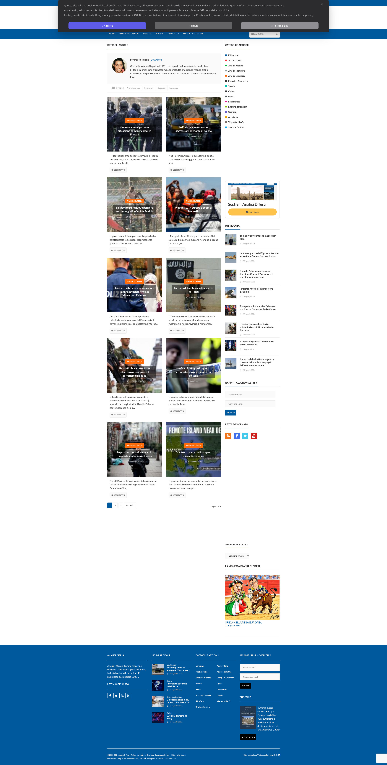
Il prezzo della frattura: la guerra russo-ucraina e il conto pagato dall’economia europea (257, 362)
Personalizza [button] (281, 25)
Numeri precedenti (193, 33)
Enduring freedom (237, 106)
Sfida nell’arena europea (243, 622)
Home (112, 33)
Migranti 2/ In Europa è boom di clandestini (193, 209)
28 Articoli (156, 59)
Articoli (147, 33)
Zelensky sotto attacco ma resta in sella (258, 237)
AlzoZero (233, 117)
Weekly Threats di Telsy (177, 717)
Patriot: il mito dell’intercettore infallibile (256, 290)
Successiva (130, 505)
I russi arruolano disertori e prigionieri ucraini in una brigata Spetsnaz (256, 326)
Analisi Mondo (235, 65)
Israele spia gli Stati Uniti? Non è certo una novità (257, 343)
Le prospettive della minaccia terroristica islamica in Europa (134, 454)
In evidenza (173, 88)
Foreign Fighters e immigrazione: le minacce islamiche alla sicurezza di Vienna (134, 291)
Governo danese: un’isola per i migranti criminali (193, 454)
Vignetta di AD (236, 122)
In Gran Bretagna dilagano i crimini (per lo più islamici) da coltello (193, 372)
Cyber (231, 91)
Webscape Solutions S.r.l (267, 755)
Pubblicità (173, 33)
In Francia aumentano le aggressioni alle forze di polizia (194, 128)
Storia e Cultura (236, 127)
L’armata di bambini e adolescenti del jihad (193, 289)
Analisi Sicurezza (133, 88)
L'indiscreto (148, 88)
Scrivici (160, 33)
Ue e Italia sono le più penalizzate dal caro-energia (178, 702)
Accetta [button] (108, 25)
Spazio (231, 86)
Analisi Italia (234, 60)
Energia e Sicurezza (238, 81)
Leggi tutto (119, 170)
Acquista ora (248, 737)
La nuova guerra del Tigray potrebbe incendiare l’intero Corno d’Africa (259, 255)
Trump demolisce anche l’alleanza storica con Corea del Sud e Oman (258, 308)
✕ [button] (322, 4)
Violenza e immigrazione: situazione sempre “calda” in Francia (134, 130)
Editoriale (233, 55)
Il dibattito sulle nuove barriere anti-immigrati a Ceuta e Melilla (134, 209)
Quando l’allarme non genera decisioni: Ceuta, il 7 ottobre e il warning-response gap (256, 273)
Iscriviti (231, 412)
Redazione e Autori (129, 33)
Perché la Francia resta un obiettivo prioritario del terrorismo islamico (134, 372)
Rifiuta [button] (194, 25)
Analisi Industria (236, 70)
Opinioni (161, 88)
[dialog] (193, 16)
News (231, 96)
